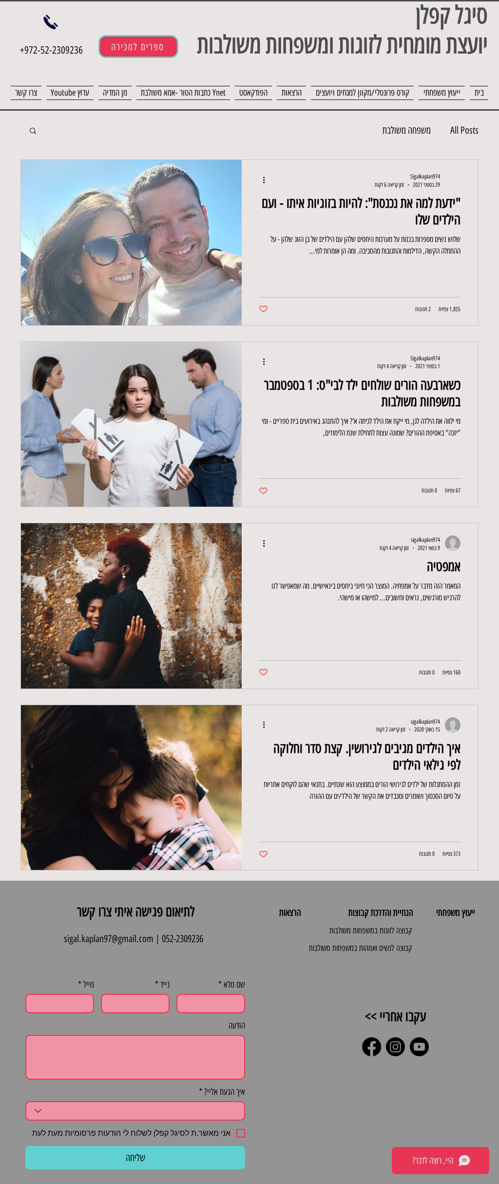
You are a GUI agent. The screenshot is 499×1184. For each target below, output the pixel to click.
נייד (162, 984)
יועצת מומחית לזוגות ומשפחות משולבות (339, 44)
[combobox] (135, 1111)
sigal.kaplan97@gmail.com (109, 939)
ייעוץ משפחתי (455, 912)
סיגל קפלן (452, 15)
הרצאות (290, 912)
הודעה (237, 1025)
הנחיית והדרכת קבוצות (380, 912)
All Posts (464, 130)
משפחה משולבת (407, 130)
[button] (33, 131)
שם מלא (231, 984)
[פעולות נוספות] (260, 180)
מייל (86, 984)
